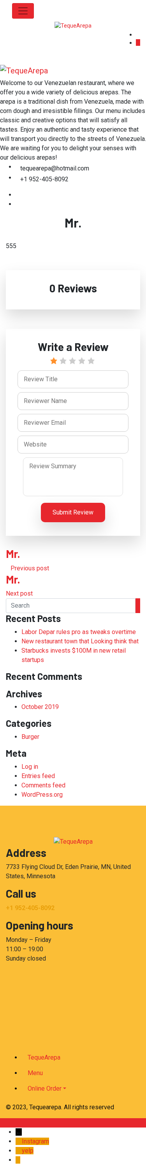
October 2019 (40, 707)
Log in (29, 766)
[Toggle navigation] (23, 11)
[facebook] (18, 194)
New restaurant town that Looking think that (80, 641)
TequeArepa (44, 1057)
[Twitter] (18, 204)
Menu (35, 1073)
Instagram (35, 1141)
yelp (27, 1150)
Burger (30, 736)
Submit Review (73, 512)
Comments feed (43, 785)
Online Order (45, 1088)
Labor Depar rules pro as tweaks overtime (78, 632)
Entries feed (38, 776)
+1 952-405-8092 (30, 908)
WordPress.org (42, 794)
